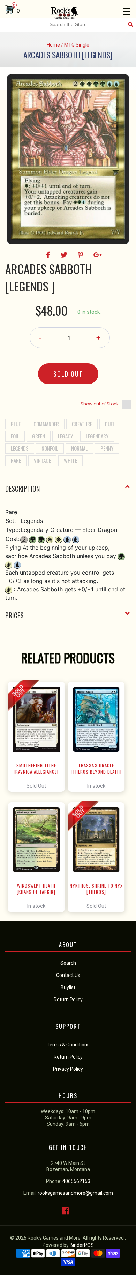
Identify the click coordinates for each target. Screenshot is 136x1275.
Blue (16, 424)
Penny (106, 448)
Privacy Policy (68, 1069)
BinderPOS (82, 1245)
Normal (79, 448)
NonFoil (49, 448)
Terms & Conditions (68, 1044)
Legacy (65, 436)
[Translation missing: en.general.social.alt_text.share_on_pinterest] (81, 255)
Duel (110, 424)
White (70, 460)
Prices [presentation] (14, 615)
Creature (82, 424)
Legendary (97, 436)
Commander (46, 424)
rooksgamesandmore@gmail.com (75, 1193)
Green (38, 436)
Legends (20, 448)
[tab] (68, 491)
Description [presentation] (22, 488)
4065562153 (76, 1181)
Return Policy (68, 1057)
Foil (15, 436)
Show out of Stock (100, 404)
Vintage (42, 460)
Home (53, 45)
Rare (16, 460)
